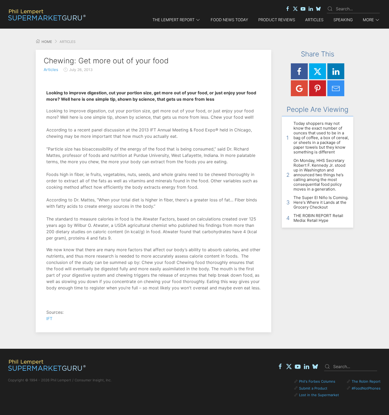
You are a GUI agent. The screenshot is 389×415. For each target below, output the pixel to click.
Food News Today (229, 19)
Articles (314, 19)
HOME (46, 41)
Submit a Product (313, 388)
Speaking (343, 19)
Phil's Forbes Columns (317, 381)
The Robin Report (366, 381)
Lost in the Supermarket (319, 395)
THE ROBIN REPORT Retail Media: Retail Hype (318, 218)
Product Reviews (276, 19)
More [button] (368, 19)
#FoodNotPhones (366, 388)
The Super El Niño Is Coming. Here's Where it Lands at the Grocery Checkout (321, 202)
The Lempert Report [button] (173, 19)
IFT (49, 318)
